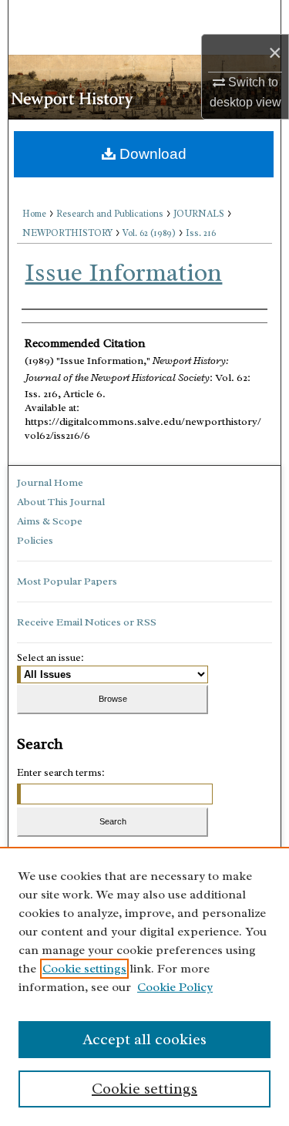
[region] (144, 986)
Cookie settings (84, 968)
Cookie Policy (175, 987)
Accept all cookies (144, 1039)
